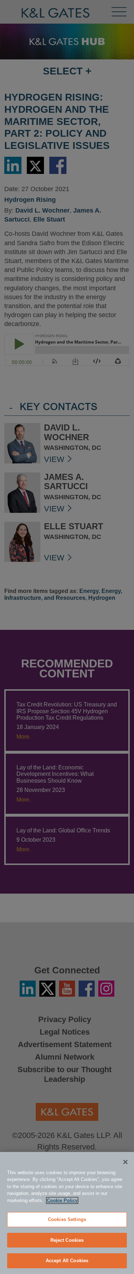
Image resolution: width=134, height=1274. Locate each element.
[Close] (125, 1162)
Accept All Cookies (67, 1260)
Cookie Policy (62, 1200)
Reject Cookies (67, 1240)
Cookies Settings (67, 1219)
